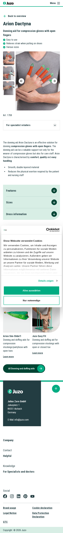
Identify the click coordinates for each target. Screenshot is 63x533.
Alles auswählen (31, 290)
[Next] (54, 81)
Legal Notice (10, 513)
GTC (5, 521)
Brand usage (9, 507)
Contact (7, 450)
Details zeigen (46, 280)
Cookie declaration (42, 507)
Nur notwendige (31, 300)
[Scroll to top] (56, 389)
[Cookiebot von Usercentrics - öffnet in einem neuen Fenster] (46, 230)
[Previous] (21, 81)
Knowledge (9, 466)
